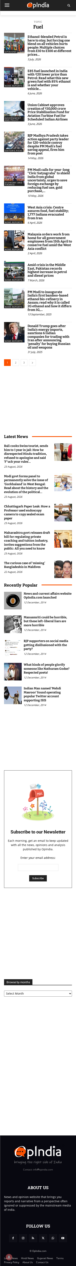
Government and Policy (13, 119)
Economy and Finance (13, 183)
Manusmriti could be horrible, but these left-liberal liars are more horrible (45, 621)
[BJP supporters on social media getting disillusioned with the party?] (13, 648)
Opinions (10, 51)
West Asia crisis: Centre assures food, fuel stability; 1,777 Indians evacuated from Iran (48, 212)
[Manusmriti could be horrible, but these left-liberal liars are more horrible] (13, 624)
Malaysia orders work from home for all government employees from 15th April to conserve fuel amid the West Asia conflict (50, 241)
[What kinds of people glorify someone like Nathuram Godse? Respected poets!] (13, 671)
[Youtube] (63, 1238)
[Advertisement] (38, 934)
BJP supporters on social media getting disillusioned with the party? (46, 645)
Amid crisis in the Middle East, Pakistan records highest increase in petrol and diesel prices (47, 270)
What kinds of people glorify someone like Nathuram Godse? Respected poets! (47, 668)
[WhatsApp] (53, 1238)
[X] (43, 1238)
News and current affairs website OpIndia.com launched (48, 596)
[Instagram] (23, 1238)
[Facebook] (13, 1238)
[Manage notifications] (9, 1257)
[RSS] (33, 1238)
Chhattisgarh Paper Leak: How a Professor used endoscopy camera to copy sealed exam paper (27, 512)
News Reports (13, 85)
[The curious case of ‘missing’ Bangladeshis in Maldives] (63, 569)
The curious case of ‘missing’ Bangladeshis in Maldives (24, 565)
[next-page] (32, 362)
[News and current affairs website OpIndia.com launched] (13, 600)
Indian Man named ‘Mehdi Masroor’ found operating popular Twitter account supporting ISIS (42, 694)
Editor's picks (13, 150)
